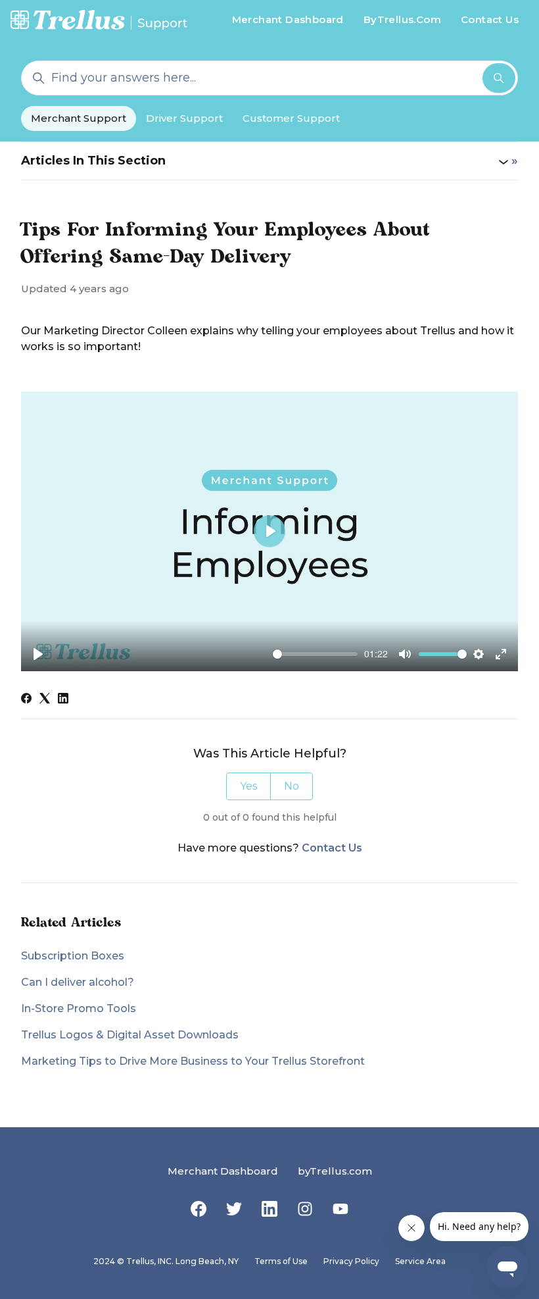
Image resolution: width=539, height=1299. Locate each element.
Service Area (420, 1261)
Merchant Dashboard (288, 19)
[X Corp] (44, 700)
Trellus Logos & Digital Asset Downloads (130, 1035)
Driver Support (184, 118)
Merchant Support (78, 118)
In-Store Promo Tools (78, 1008)
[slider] (315, 654)
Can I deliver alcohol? (77, 982)
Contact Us (490, 19)
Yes (248, 786)
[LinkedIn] (63, 700)
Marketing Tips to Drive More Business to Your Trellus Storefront (193, 1061)
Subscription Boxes (72, 956)
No (291, 786)
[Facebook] (26, 700)
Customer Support (291, 118)
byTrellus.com (335, 1171)
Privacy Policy (351, 1261)
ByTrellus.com (402, 19)
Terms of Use (281, 1261)
